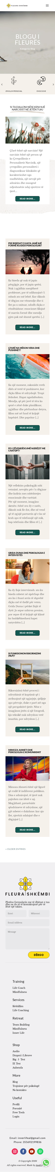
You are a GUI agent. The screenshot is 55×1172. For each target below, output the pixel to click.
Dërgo (39, 955)
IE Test (17, 1063)
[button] (2, 85)
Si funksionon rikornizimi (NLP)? (24, 654)
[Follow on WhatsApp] (40, 1151)
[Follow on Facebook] (23, 1151)
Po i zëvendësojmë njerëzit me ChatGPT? (26, 449)
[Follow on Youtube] (32, 1151)
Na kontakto (19, 1090)
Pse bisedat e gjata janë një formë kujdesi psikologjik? (25, 244)
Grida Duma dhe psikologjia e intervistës (26, 553)
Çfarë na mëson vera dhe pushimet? (24, 349)
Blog (15, 1081)
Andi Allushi (42, 1165)
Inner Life (18, 1032)
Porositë (17, 1108)
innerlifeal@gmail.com (32, 1137)
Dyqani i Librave (22, 1055)
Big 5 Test (19, 1059)
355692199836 (32, 1142)
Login (16, 1116)
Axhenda (18, 1067)
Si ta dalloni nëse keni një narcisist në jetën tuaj (27, 108)
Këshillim (18, 1006)
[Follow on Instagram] (15, 1151)
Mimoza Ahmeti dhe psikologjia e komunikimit (24, 751)
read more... (27, 198)
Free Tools (19, 1112)
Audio (16, 1051)
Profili (16, 1104)
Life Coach (19, 987)
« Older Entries (16, 849)
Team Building (21, 1024)
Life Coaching (21, 1010)
